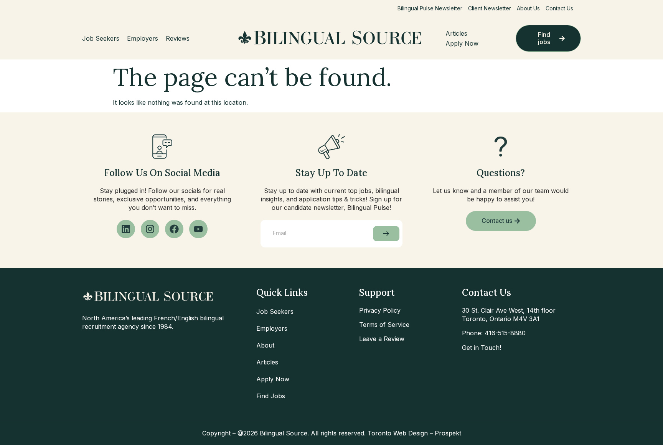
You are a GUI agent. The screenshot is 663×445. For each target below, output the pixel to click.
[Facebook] (174, 229)
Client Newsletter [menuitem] (489, 8)
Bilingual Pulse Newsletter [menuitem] (429, 8)
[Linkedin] (126, 229)
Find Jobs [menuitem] (270, 396)
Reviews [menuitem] (178, 38)
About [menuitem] (265, 345)
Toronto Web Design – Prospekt (414, 433)
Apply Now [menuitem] (461, 43)
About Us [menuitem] (528, 8)
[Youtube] (198, 229)
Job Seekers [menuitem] (100, 38)
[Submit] (386, 233)
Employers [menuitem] (142, 38)
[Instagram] (150, 229)
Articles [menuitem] (456, 33)
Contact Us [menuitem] (559, 8)
